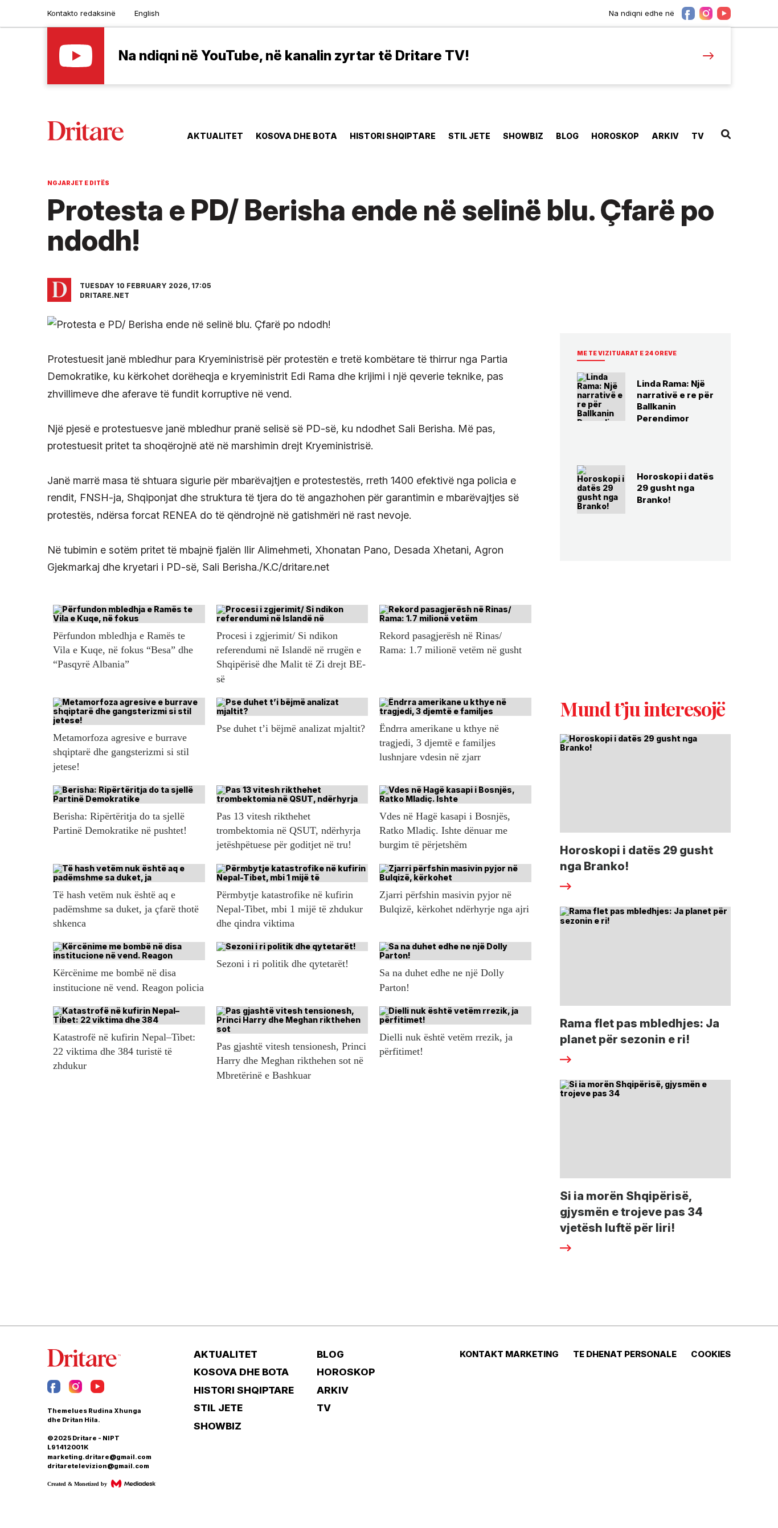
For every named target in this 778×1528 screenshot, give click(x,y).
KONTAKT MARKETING (509, 1354)
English (146, 13)
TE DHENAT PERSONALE (625, 1354)
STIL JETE (469, 136)
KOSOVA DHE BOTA (296, 136)
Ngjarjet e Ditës (78, 182)
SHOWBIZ (523, 136)
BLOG (567, 136)
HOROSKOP (615, 136)
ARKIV (665, 136)
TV (697, 136)
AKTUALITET (215, 136)
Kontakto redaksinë (81, 13)
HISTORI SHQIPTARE (393, 136)
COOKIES (711, 1354)
